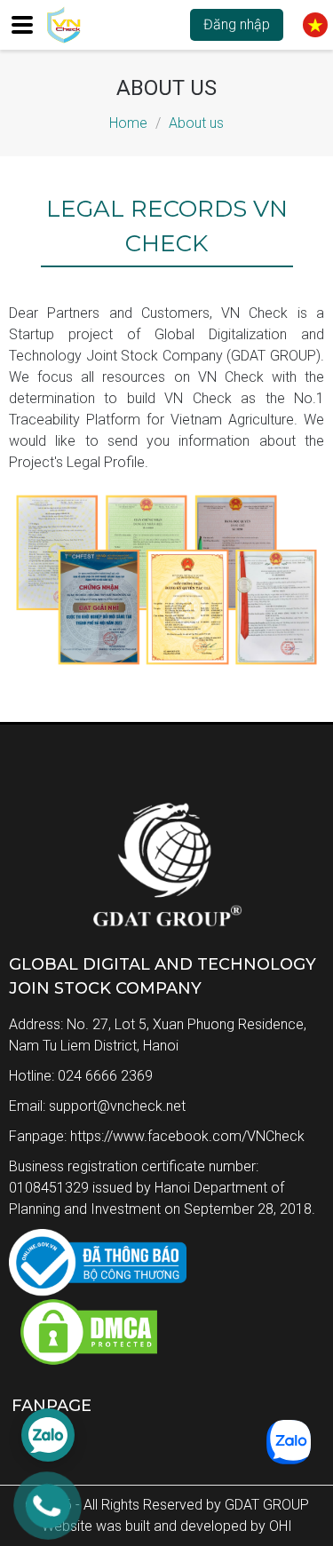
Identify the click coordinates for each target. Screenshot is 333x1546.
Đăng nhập (236, 24)
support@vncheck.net (117, 1106)
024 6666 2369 (105, 1075)
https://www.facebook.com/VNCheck (187, 1136)
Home (128, 123)
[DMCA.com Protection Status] (84, 1362)
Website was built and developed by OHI (167, 1526)
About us (196, 123)
